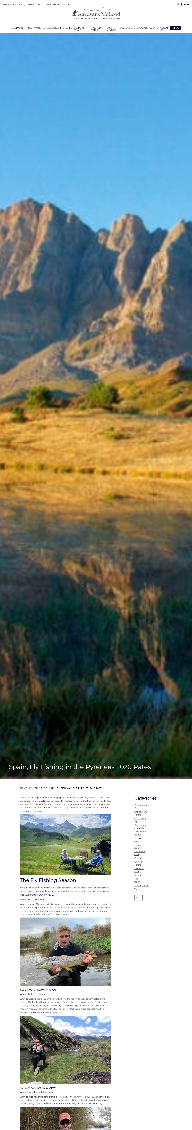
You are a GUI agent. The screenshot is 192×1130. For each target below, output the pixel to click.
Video (67, 4)
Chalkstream (52, 28)
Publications (52, 4)
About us (164, 29)
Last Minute (111, 29)
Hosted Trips (96, 29)
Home (23, 788)
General (138, 858)
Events (153, 28)
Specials (142, 28)
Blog (175, 28)
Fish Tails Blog (38, 788)
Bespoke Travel (79, 29)
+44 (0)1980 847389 (29, 4)
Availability (127, 28)
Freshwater (34, 28)
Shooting (138, 875)
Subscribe (9, 4)
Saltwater (18, 28)
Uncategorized (141, 885)
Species (67, 28)
